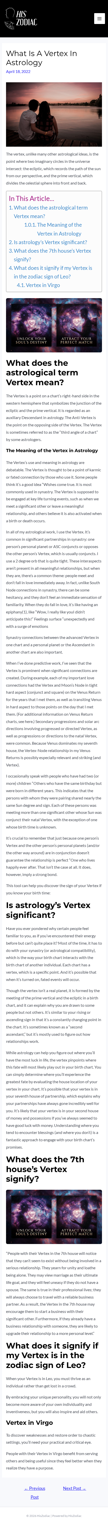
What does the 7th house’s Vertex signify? (52, 255)
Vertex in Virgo (43, 285)
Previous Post (34, 1490)
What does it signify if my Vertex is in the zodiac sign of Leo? (53, 272)
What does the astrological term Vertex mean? (51, 211)
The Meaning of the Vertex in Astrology (59, 229)
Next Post (74, 1488)
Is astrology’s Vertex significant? (50, 242)
